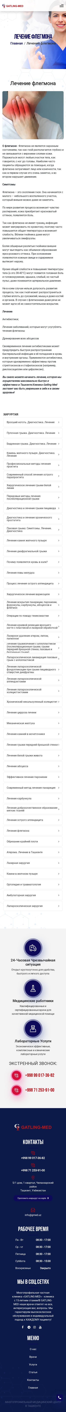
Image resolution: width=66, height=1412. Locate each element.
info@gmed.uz (33, 1215)
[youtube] (40, 1327)
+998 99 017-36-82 (39, 1075)
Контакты (33, 1380)
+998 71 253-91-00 (39, 1090)
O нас (33, 1349)
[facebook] (23, 1327)
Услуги (33, 1364)
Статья (33, 1372)
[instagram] (35, 1327)
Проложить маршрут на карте (32, 1198)
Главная (16, 43)
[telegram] (29, 1327)
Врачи (33, 1356)
